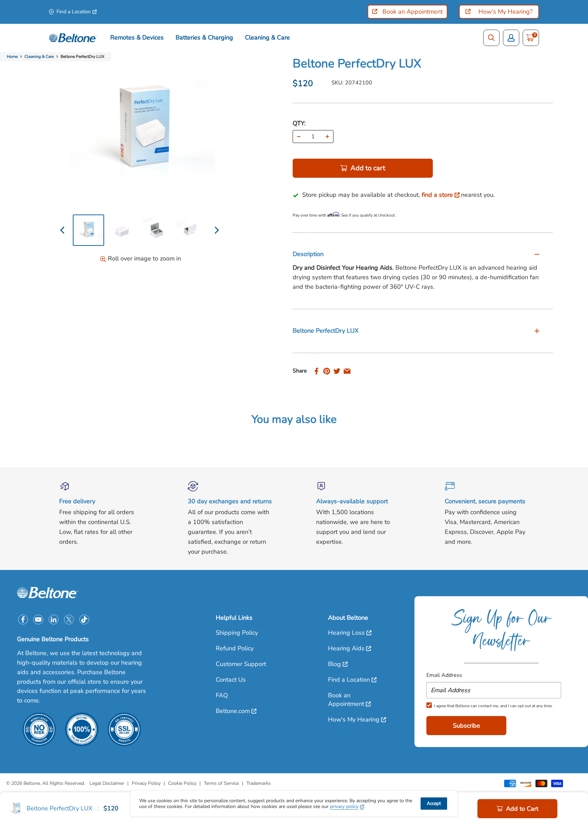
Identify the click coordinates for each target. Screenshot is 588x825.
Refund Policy (235, 648)
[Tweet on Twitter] (336, 371)
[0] (530, 38)
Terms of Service (221, 783)
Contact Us (231, 680)
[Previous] (63, 230)
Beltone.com (233, 711)
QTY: (299, 123)
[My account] (511, 38)
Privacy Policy (146, 783)
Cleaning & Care (267, 37)
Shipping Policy (237, 633)
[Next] (216, 230)
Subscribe (466, 725)
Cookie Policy (182, 783)
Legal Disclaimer (106, 783)
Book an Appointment (346, 699)
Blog (334, 664)
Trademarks (258, 783)
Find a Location (73, 11)
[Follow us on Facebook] (23, 619)
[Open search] (491, 37)
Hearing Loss (346, 633)
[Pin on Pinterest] (326, 371)
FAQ (222, 695)
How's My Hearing (353, 719)
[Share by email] (347, 371)
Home (12, 56)
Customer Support (241, 664)
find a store (437, 195)
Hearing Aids (346, 648)
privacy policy (344, 806)
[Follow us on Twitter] (69, 619)
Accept (434, 803)
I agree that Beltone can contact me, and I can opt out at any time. (493, 706)
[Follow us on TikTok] (84, 619)
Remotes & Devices (137, 37)
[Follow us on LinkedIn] (54, 619)
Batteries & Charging (204, 37)
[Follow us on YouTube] (38, 619)
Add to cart (367, 168)
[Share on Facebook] (316, 371)
